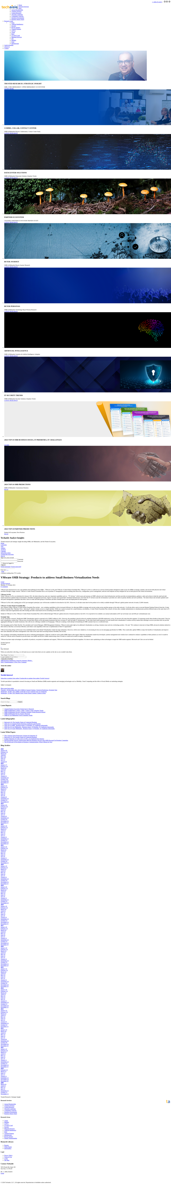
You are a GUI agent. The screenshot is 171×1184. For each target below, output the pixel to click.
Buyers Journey (8, 1136)
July (3, 760)
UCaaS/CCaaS (8, 1125)
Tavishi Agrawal (5, 583)
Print (2, 571)
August (4, 761)
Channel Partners (9, 1133)
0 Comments (4, 586)
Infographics (7, 1148)
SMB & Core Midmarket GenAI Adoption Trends (18, 715)
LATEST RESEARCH (11, 133)
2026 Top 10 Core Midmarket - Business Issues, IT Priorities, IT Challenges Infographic (29, 727)
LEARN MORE (9, 88)
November (5, 781)
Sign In (3, 565)
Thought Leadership (10, 1109)
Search (20, 702)
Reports (6, 1145)
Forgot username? (6, 566)
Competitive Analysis (10, 1110)
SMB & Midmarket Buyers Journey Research (17, 713)
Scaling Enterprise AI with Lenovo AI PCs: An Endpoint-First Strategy (24, 739)
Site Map (6, 1160)
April (3, 755)
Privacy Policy (8, 1155)
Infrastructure (8, 1135)
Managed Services (9, 1128)
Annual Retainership (10, 1104)
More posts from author (7, 688)
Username (20, 559)
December (4, 782)
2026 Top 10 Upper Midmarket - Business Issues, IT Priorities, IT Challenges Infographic (29, 728)
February (4, 752)
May (3, 757)
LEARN (6, 445)
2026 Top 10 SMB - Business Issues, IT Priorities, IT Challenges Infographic (26, 725)
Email (2, 1173)
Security (6, 1127)
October (4, 779)
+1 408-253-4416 (157, 2)
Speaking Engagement (10, 1112)
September (5, 778)
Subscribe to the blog (6, 659)
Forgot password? (16, 566)
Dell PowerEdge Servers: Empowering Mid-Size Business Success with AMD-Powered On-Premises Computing (36, 740)
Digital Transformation (10, 1138)
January (4, 750)
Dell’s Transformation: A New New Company (14, 662)
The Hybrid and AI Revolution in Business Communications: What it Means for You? (28, 742)
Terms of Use (8, 1157)
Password (20, 561)
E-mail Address (5, 657)
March (3, 753)
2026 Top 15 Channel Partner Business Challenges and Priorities (22, 724)
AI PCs (6, 1124)
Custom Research (9, 1107)
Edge (5, 1132)
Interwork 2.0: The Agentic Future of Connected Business (20, 722)
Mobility (6, 1122)
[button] (85, 553)
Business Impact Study (10, 1113)
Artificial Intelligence (10, 1130)
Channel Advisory (9, 1105)
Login (6, 1158)
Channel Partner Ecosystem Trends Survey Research (19, 709)
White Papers (8, 1147)
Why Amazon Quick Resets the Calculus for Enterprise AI (20, 735)
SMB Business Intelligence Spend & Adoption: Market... (17, 660)
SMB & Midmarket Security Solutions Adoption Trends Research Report (24, 712)
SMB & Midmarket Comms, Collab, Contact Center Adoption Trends (23, 710)
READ (6, 489)
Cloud (2, 582)
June (3, 758)
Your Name (4, 655)
